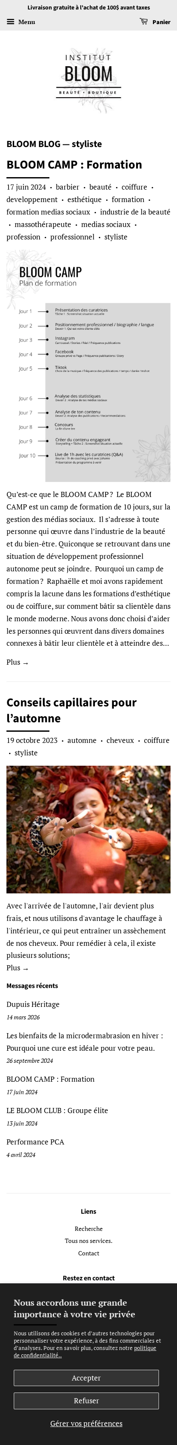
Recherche (89, 1228)
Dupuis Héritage (33, 1004)
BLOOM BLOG (33, 144)
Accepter (86, 1378)
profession (23, 237)
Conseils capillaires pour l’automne (71, 710)
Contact (88, 1253)
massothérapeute (43, 224)
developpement (32, 199)
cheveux (120, 740)
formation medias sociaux (48, 212)
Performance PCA (35, 1142)
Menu (26, 22)
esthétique (84, 199)
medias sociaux (106, 224)
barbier (67, 187)
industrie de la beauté (135, 212)
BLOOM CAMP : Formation (74, 164)
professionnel (72, 237)
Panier (161, 22)
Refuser (86, 1400)
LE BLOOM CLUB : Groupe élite (57, 1110)
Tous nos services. (89, 1240)
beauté (100, 187)
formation (128, 199)
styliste (116, 237)
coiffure (134, 187)
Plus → (17, 662)
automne (82, 740)
